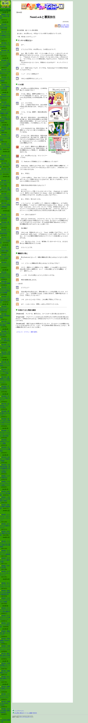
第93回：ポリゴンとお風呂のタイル (5, 525)
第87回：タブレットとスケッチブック (5, 573)
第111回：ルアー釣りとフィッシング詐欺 (5, 371)
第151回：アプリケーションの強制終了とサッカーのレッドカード (5, 35)
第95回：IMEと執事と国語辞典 (5, 506)
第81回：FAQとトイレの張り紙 (5, 624)
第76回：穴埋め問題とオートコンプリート (5, 665)
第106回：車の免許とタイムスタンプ (5, 413)
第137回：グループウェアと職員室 (5, 157)
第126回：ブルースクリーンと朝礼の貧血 (5, 249)
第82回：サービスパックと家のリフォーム (5, 617)
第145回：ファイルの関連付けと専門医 (5, 86)
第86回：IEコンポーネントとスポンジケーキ (5, 584)
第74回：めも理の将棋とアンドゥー (5, 678)
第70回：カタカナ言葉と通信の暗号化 (5, 710)
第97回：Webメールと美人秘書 (5, 493)
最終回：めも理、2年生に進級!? (5, 16)
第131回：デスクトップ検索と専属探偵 (5, 204)
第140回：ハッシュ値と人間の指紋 (5, 128)
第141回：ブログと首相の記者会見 (5, 119)
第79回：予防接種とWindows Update (5, 640)
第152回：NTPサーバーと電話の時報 (5, 26)
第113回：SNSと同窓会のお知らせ (5, 353)
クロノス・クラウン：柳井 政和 (27, 332)
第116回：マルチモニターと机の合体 (5, 333)
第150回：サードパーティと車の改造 (5, 44)
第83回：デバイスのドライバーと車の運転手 (5, 609)
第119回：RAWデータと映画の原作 (4, 308)
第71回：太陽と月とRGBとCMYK (5, 703)
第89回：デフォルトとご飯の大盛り (5, 560)
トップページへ (19, 711)
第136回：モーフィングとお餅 (5, 164)
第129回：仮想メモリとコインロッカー (5, 224)
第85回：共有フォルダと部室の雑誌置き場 (5, 592)
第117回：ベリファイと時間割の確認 (5, 323)
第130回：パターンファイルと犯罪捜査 (5, 216)
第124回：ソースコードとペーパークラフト (5, 264)
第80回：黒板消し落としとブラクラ (5, 632)
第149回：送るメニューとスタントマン (5, 52)
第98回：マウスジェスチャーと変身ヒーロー (5, 483)
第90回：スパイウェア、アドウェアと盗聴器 (5, 552)
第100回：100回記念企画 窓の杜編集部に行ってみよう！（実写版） (5, 468)
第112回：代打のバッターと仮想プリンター (5, 363)
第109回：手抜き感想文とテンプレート (5, 388)
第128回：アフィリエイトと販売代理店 (5, 231)
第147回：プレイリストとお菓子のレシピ (5, 71)
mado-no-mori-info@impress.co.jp (25, 717)
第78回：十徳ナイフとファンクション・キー (5, 647)
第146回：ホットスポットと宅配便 (5, 79)
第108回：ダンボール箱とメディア (5, 398)
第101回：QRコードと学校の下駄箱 (5, 459)
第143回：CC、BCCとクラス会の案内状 (5, 103)
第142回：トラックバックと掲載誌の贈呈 (5, 111)
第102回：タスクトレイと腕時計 (5, 449)
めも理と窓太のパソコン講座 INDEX (25, 713)
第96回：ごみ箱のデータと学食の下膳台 (5, 499)
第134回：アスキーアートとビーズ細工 (5, 182)
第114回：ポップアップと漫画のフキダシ (5, 346)
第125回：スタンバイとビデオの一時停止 (5, 256)
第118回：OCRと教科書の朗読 (5, 315)
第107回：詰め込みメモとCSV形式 (4, 405)
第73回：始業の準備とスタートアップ (5, 688)
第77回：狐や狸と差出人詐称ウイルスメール (5, 655)
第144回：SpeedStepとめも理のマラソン (5, 96)
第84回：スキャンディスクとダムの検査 (5, 599)
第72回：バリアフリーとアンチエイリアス (5, 695)
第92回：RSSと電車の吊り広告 (5, 533)
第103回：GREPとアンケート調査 (4, 441)
